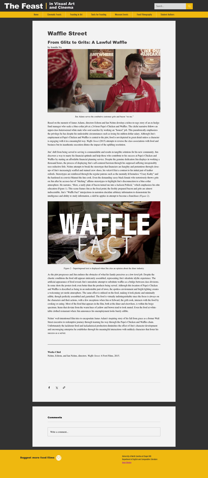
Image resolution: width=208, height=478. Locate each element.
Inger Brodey (126, 462)
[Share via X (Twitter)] (56, 387)
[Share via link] (64, 387)
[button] (58, 458)
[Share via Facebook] (49, 387)
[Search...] (189, 6)
